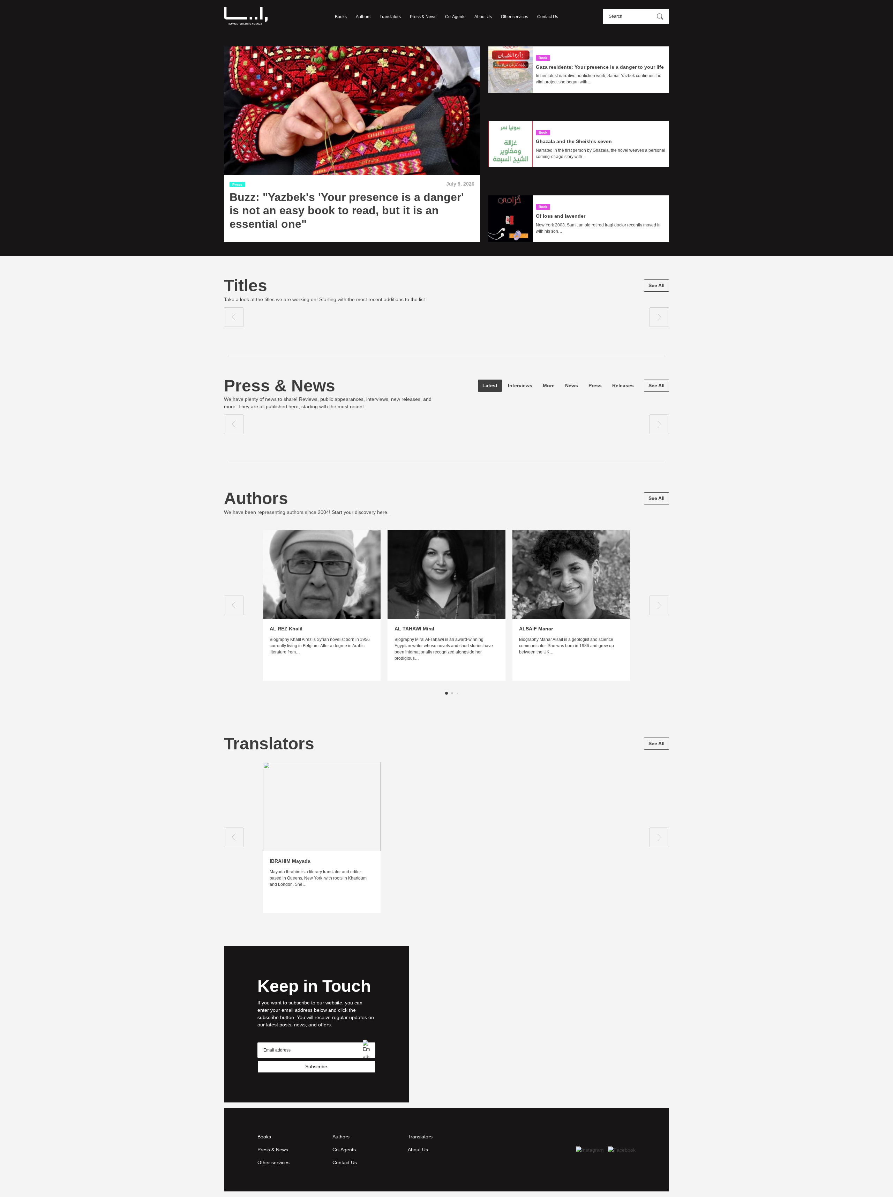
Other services (514, 16)
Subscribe (316, 1066)
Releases (623, 385)
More (549, 385)
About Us (483, 16)
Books (341, 16)
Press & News (423, 16)
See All (656, 285)
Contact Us (547, 16)
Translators (390, 16)
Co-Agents (455, 16)
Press (595, 385)
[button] (446, 693)
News (571, 385)
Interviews (520, 385)
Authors (363, 16)
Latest (489, 385)
